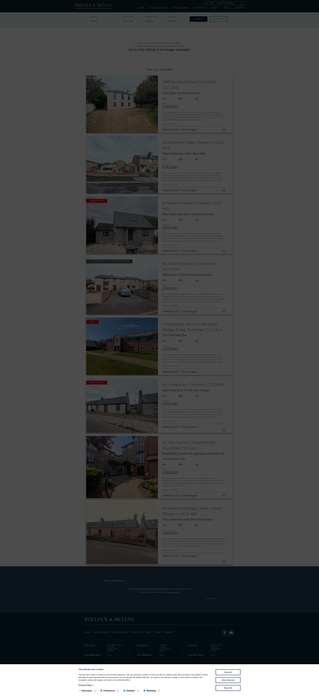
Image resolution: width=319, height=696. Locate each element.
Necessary (87, 691)
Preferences (109, 691)
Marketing (151, 691)
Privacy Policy (86, 685)
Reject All (228, 688)
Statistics (130, 691)
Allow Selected (228, 680)
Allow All (228, 672)
